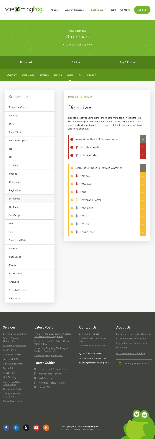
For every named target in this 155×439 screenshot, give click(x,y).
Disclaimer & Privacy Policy (130, 353)
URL (11, 123)
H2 (10, 157)
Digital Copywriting (13, 401)
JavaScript (14, 215)
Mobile (13, 265)
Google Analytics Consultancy (11, 395)
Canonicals (15, 182)
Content (13, 165)
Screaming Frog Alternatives (48, 355)
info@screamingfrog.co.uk (92, 358)
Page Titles (15, 132)
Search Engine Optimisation (10, 339)
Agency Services (74, 9)
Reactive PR (9, 372)
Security (13, 115)
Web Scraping (46, 378)
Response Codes (18, 107)
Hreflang (13, 207)
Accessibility (16, 273)
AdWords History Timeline (52, 382)
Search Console (17, 290)
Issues (69, 74)
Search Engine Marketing (16, 333)
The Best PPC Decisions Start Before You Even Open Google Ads (52, 335)
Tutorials (44, 74)
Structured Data (17, 240)
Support (91, 74)
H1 (10, 148)
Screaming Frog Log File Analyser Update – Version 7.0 (51, 349)
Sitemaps (14, 248)
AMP (11, 231)
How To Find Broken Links (52, 369)
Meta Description (18, 140)
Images (13, 173)
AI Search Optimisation (14, 345)
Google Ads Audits (12, 389)
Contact (125, 9)
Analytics (14, 281)
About (54, 9)
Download (26, 62)
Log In (142, 9)
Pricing (76, 62)
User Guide (28, 74)
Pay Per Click (9, 350)
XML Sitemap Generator (51, 373)
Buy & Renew (127, 62)
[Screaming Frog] (23, 10)
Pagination (15, 190)
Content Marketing (12, 363)
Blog (113, 9)
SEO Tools (97, 9)
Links (12, 223)
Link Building (9, 377)
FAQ (80, 74)
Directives (14, 198)
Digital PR (8, 368)
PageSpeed (15, 256)
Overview (12, 74)
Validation (14, 298)
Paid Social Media (12, 354)
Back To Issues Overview (78, 44)
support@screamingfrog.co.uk (94, 362)
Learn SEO (44, 387)
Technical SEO (10, 359)
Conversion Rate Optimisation (11, 383)
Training (57, 74)
